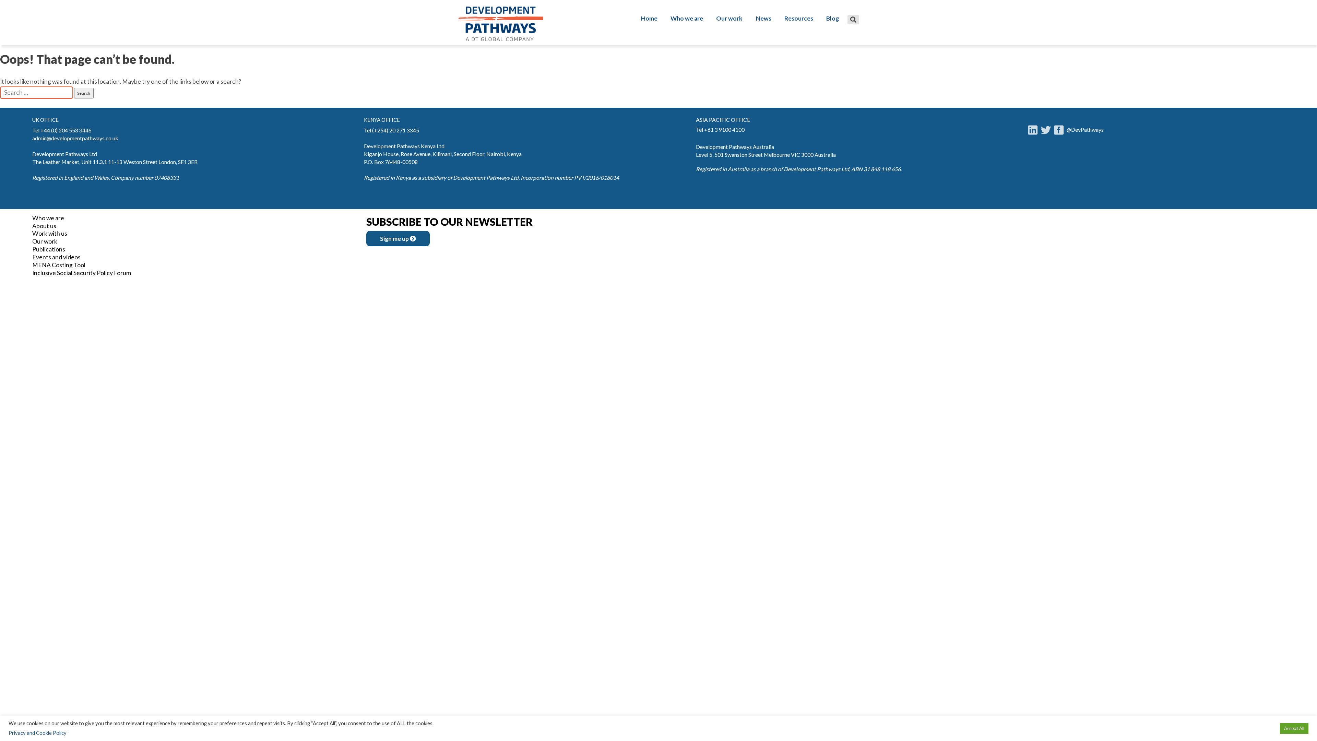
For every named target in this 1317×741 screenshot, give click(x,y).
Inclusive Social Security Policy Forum (81, 273)
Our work (729, 18)
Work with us (49, 233)
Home (649, 18)
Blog (832, 18)
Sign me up (395, 238)
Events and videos (56, 257)
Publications (48, 249)
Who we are (687, 18)
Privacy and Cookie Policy (38, 733)
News (763, 18)
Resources (798, 18)
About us (44, 226)
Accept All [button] (1294, 728)
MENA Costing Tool (58, 265)
